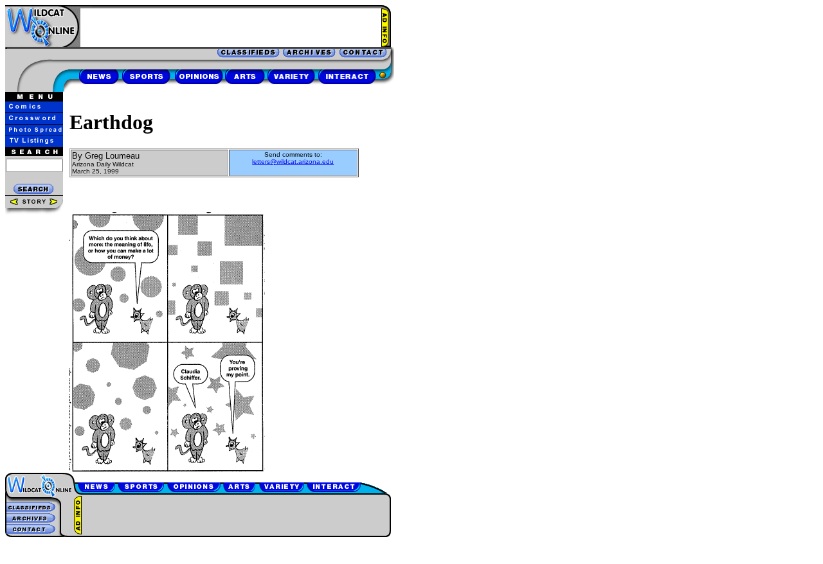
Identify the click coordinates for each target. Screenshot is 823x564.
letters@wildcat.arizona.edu (293, 161)
